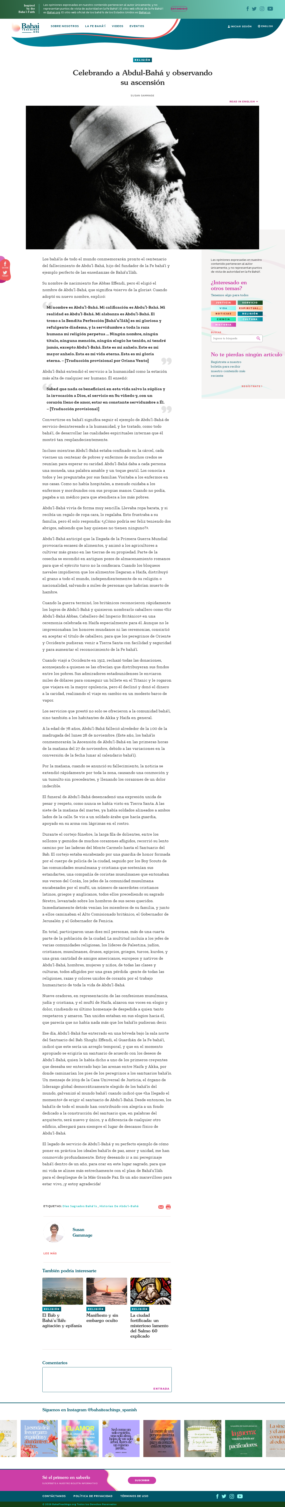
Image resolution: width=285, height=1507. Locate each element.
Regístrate (251, 386)
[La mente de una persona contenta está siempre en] (163, 1438)
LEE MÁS (50, 1253)
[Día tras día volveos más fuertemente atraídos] (122, 1438)
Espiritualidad (251, 308)
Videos (117, 26)
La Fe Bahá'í (95, 26)
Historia (223, 325)
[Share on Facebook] (5, 264)
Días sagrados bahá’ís (80, 1206)
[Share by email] (162, 1206)
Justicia (223, 302)
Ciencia (223, 319)
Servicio (250, 302)
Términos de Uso (134, 1496)
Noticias (224, 314)
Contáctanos (54, 1496)
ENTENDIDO (179, 9)
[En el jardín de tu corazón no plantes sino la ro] (204, 1438)
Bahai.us (144, 12)
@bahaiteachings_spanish (112, 1409)
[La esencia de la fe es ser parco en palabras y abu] (39, 1438)
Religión (142, 60)
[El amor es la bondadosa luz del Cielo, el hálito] (80, 1438)
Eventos (137, 26)
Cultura (250, 319)
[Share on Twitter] (5, 273)
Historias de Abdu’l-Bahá (119, 1206)
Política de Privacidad (92, 1496)
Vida (223, 308)
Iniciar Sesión (241, 26)
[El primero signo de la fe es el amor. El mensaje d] (245, 1438)
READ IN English (242, 101)
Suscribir (142, 1480)
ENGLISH (266, 26)
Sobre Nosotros (65, 26)
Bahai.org (53, 12)
